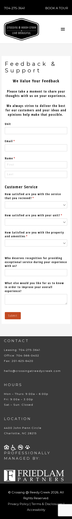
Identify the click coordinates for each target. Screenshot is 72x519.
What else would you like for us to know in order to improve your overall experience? (34, 287)
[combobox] (36, 204)
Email (16, 141)
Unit (8, 124)
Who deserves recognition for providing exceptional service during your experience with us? (36, 262)
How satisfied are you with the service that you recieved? (33, 196)
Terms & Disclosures (47, 504)
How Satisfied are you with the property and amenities (34, 234)
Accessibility (36, 510)
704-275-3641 (14, 8)
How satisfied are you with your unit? (36, 215)
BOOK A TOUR (56, 8)
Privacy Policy (18, 504)
